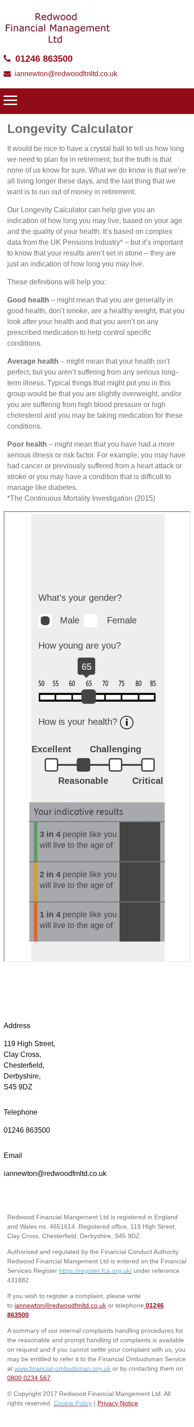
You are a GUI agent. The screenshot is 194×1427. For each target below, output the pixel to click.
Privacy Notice (117, 1403)
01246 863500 (44, 59)
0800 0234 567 (29, 1377)
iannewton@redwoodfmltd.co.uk (65, 74)
